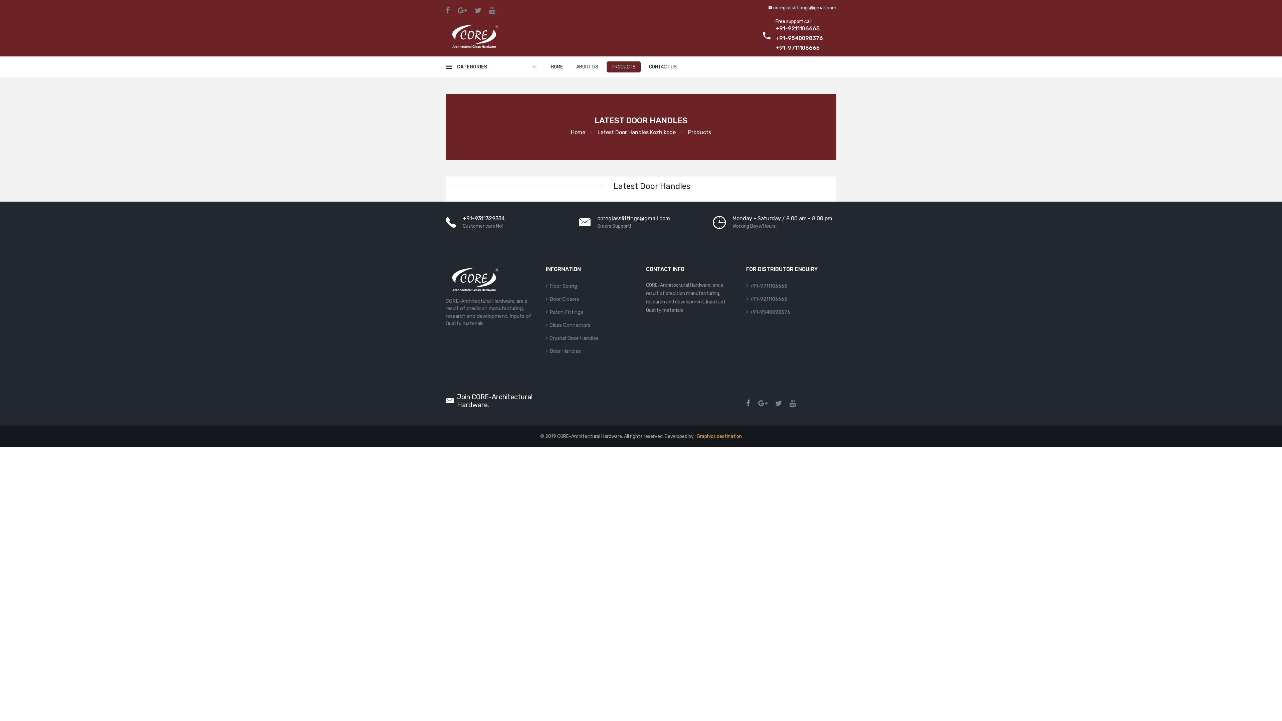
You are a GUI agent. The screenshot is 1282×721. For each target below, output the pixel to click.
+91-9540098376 (770, 312)
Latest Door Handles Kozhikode (637, 132)
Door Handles (565, 351)
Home (557, 67)
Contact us (663, 67)
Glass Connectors (570, 325)
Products (624, 67)
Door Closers (564, 299)
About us (587, 67)
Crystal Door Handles (574, 338)
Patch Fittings (566, 312)
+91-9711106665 (768, 286)
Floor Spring (563, 286)
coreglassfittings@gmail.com (804, 8)
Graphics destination (719, 436)
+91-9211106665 (768, 299)
